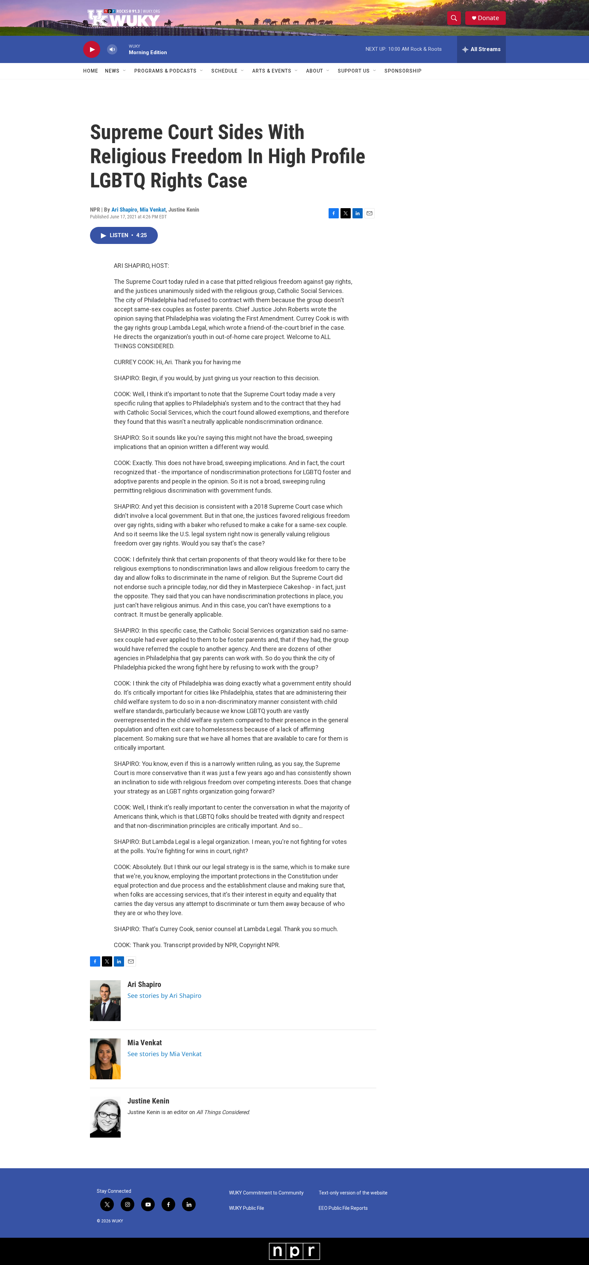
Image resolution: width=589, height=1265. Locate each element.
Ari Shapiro (124, 209)
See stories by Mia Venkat (164, 1054)
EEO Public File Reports (343, 1208)
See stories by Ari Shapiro (164, 995)
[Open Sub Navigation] (124, 71)
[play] (91, 49)
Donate (488, 17)
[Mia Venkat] (105, 1058)
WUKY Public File (246, 1208)
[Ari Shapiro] (105, 1000)
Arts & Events (271, 71)
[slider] (123, 49)
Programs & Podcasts (165, 71)
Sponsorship (403, 71)
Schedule (224, 71)
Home (90, 71)
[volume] (112, 49)
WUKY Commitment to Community (266, 1192)
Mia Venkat (153, 209)
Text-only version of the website (353, 1192)
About (314, 71)
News (112, 71)
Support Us (354, 71)
